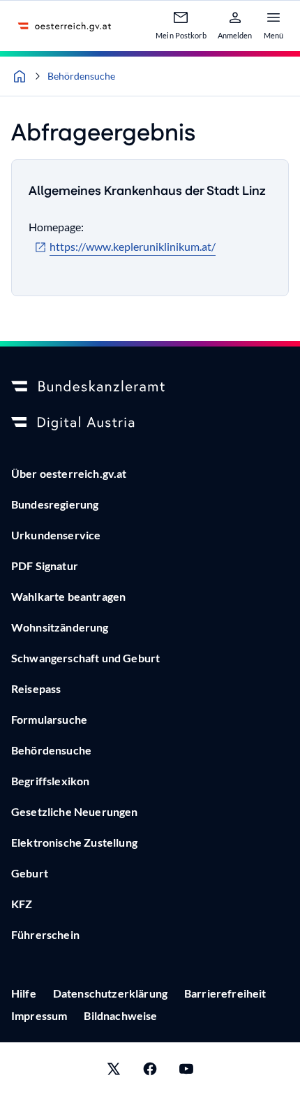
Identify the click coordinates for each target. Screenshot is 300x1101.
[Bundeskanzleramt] (150, 387)
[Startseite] (19, 76)
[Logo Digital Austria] (150, 423)
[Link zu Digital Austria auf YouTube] (186, 1071)
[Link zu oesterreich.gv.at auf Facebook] (150, 1071)
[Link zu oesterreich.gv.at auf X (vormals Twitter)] (113, 1071)
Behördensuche (81, 76)
